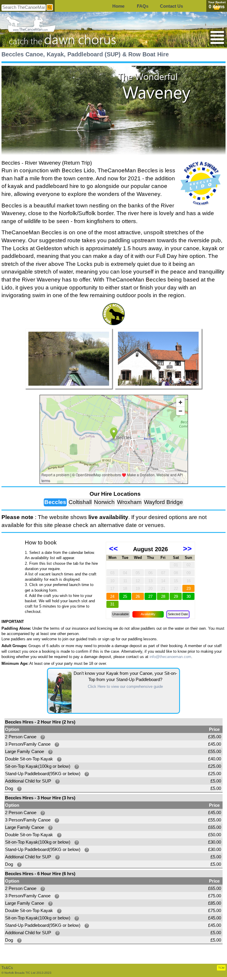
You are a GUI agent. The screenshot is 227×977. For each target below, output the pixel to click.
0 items (217, 6)
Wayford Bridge (163, 502)
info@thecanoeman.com (170, 656)
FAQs (142, 6)
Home (118, 6)
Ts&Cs (7, 967)
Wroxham (129, 502)
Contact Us (171, 6)
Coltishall (80, 502)
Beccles (55, 502)
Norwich (104, 502)
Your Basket (217, 2)
